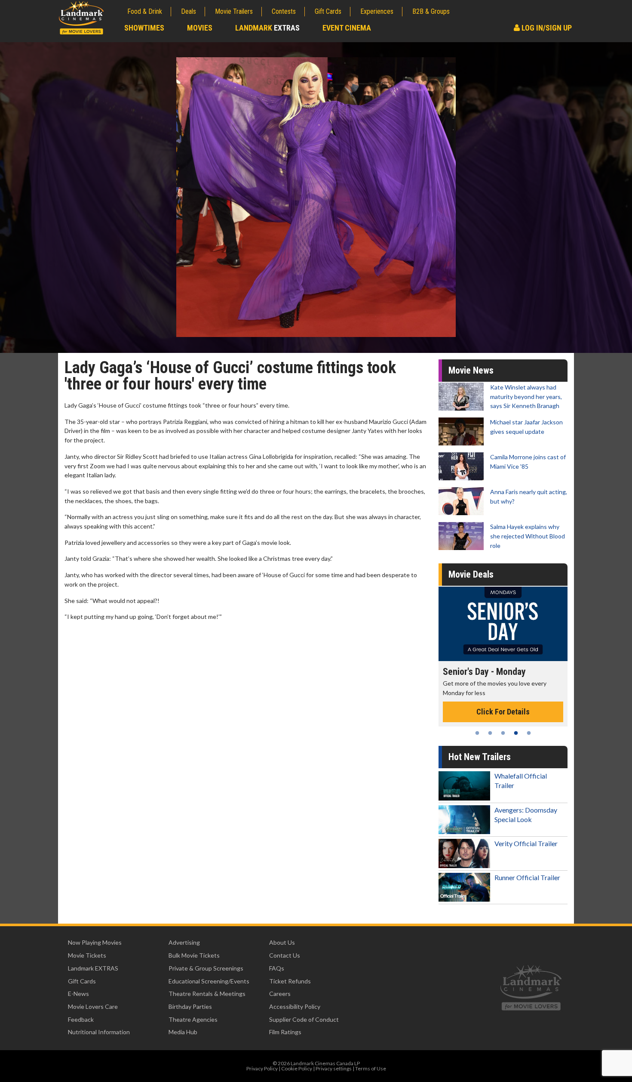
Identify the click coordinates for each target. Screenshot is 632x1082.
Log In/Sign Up (546, 27)
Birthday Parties (190, 1006)
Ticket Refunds (290, 981)
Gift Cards (328, 11)
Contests (284, 11)
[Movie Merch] (503, 624)
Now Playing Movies (95, 942)
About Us (282, 942)
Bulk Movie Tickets (194, 955)
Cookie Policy (296, 1068)
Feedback (81, 1019)
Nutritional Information (99, 1032)
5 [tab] (529, 733)
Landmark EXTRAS (93, 968)
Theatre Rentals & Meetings (207, 993)
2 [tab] (490, 733)
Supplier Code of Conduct (304, 1019)
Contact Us (284, 955)
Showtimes (144, 27)
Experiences (376, 11)
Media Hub (183, 1032)
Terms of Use (370, 1068)
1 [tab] (477, 733)
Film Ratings (285, 1032)
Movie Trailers (234, 11)
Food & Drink (144, 11)
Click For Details (504, 702)
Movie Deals (471, 574)
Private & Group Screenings (206, 968)
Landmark (267, 27)
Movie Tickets (87, 955)
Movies (199, 27)
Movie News (471, 370)
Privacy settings (334, 1068)
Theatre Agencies (193, 1019)
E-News (78, 993)
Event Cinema (346, 27)
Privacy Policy (262, 1068)
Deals (188, 11)
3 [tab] (503, 733)
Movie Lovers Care (93, 1006)
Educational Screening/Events (209, 981)
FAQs (276, 968)
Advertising (184, 942)
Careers (280, 993)
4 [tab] (516, 733)
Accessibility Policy (294, 1006)
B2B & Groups (431, 11)
